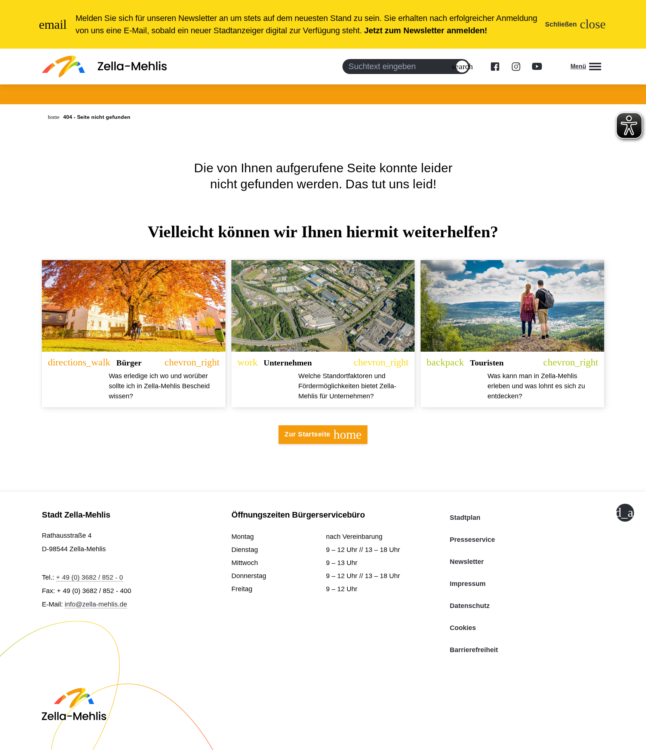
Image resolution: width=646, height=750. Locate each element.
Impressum (468, 583)
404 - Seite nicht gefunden (96, 117)
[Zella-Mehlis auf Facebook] (494, 66)
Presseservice (472, 539)
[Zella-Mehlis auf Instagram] (515, 66)
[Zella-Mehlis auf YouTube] (536, 66)
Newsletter (467, 561)
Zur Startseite (322, 434)
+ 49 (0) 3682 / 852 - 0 (89, 577)
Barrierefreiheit (474, 650)
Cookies (463, 628)
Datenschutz (470, 605)
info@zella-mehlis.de (96, 604)
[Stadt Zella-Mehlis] (104, 66)
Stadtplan (465, 517)
